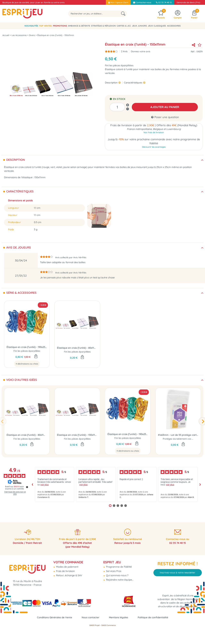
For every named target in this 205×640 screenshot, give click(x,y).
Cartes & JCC (124, 25)
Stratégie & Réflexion (103, 25)
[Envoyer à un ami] (193, 45)
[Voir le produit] (35, 356)
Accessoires (174, 25)
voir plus (44, 484)
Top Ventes (45, 25)
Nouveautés (31, 25)
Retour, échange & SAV (68, 575)
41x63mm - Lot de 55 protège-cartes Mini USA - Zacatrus (178, 434)
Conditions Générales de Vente (54, 617)
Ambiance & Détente (79, 25)
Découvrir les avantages (154, 147)
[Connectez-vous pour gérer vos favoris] (199, 45)
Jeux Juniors (139, 25)
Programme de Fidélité (118, 566)
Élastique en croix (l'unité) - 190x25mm (27, 347)
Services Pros (113, 571)
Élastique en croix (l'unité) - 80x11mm (77, 347)
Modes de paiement (66, 566)
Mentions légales (118, 617)
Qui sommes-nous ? (116, 575)
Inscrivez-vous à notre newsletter (177, 572)
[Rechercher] (123, 14)
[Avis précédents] (32, 484)
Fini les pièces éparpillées (26, 350)
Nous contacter (90, 617)
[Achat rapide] (82, 357)
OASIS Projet (94, 625)
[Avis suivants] (200, 484)
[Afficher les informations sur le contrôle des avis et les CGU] (27, 487)
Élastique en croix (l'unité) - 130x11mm (77, 434)
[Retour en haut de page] (198, 630)
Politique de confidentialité (153, 617)
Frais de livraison (65, 571)
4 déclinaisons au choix (27, 363)
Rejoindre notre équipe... (119, 579)
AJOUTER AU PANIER (164, 107)
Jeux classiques (157, 25)
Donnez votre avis (140, 51)
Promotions (60, 25)
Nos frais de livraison (154, 132)
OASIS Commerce (108, 625)
